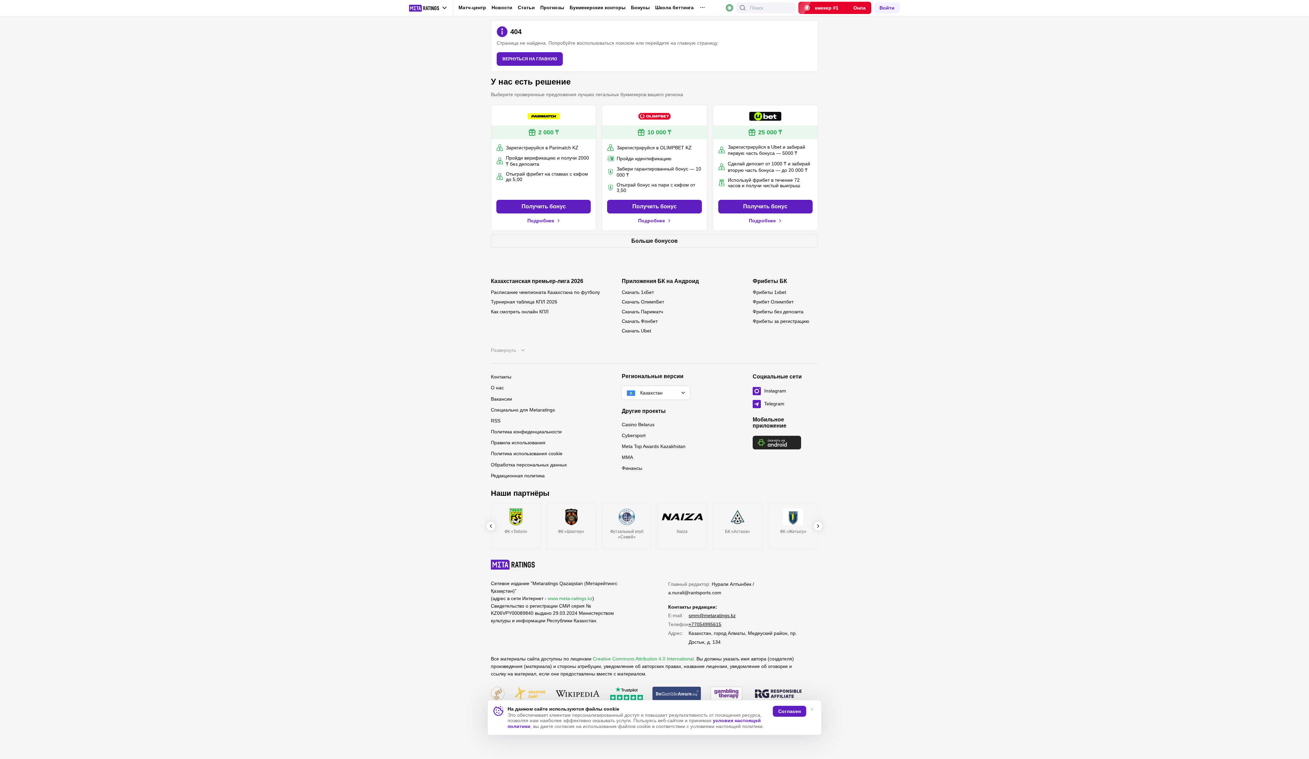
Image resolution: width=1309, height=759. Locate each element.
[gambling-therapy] (726, 694)
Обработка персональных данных (529, 464)
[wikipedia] (578, 694)
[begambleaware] (676, 694)
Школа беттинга (674, 7)
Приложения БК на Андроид (660, 281)
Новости (502, 7)
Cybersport (634, 435)
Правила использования (518, 442)
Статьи (526, 7)
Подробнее (540, 220)
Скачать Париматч (642, 311)
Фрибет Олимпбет (773, 301)
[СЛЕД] (818, 526)
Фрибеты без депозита (778, 311)
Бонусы (640, 7)
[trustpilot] (626, 694)
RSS (495, 420)
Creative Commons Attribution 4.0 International (643, 658)
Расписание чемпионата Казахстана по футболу (545, 292)
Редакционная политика (518, 475)
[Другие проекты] (428, 8)
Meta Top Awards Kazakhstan (654, 446)
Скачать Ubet (636, 330)
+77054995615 (705, 624)
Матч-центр (472, 7)
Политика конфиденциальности (526, 431)
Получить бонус (544, 206)
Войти (886, 8)
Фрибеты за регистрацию (781, 321)
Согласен (789, 711)
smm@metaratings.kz (712, 615)
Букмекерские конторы (598, 7)
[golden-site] (529, 694)
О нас (497, 387)
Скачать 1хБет (638, 292)
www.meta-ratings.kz (570, 598)
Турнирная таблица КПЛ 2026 (524, 301)
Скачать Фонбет (640, 321)
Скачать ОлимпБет (643, 301)
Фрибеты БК (770, 281)
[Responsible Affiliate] (778, 694)
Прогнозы (552, 7)
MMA (627, 457)
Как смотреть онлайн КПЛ (519, 311)
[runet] (498, 694)
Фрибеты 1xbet (769, 292)
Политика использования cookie (526, 453)
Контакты (501, 377)
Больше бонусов (654, 241)
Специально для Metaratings (523, 410)
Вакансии (501, 399)
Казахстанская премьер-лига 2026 (537, 281)
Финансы (632, 468)
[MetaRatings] (513, 565)
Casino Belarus (638, 424)
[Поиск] (743, 7)
